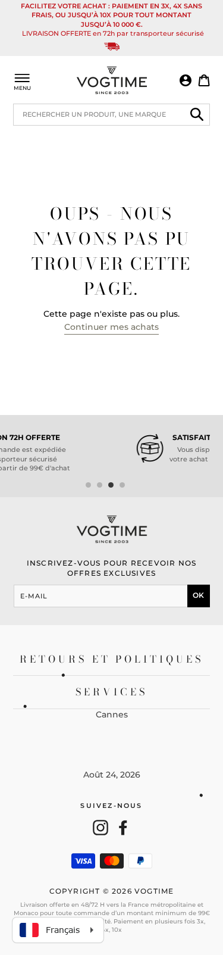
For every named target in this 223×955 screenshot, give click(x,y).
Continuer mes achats (111, 327)
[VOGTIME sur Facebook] (123, 827)
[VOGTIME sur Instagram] (100, 827)
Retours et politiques (111, 659)
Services (111, 692)
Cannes (112, 714)
